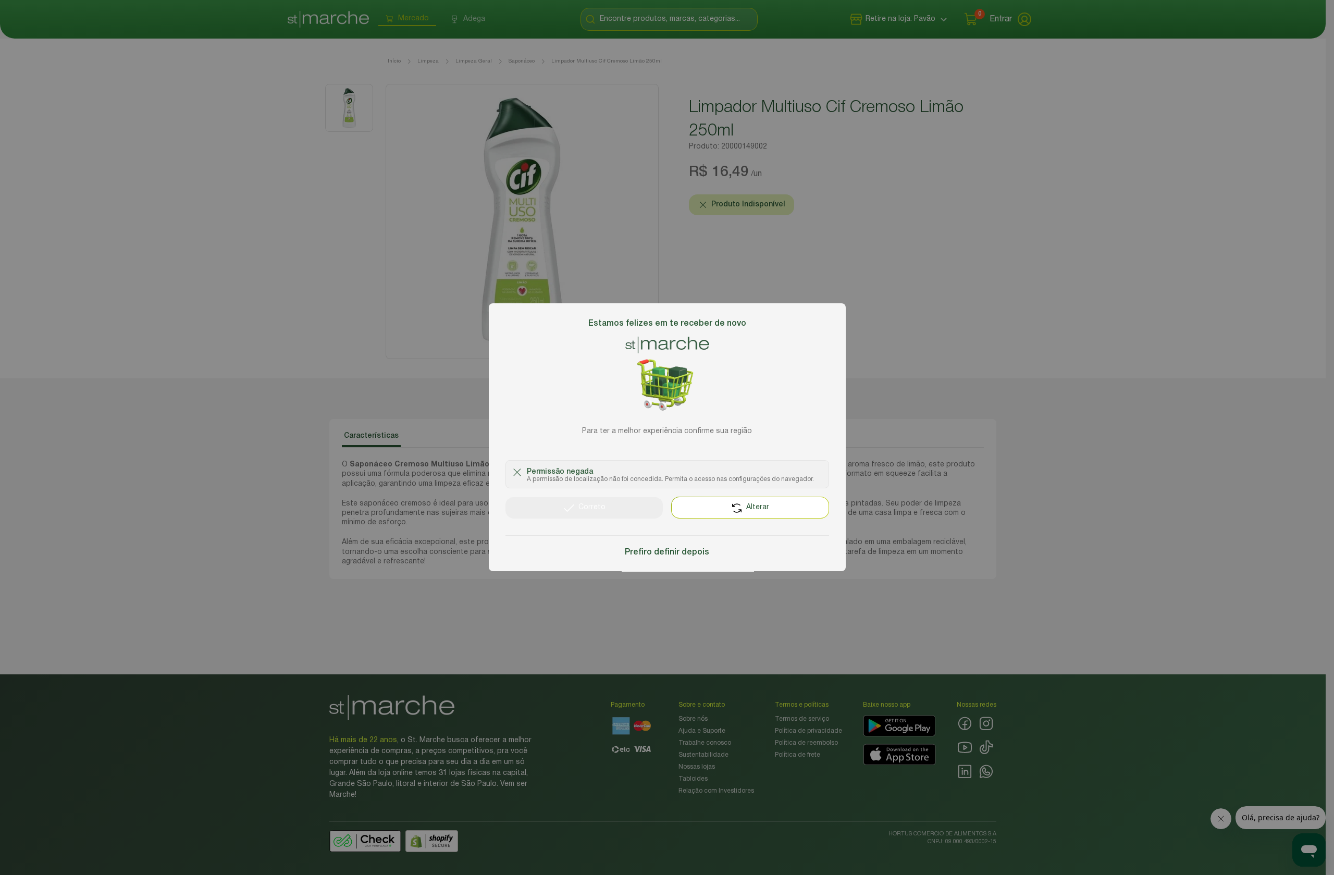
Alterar (757, 507)
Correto (592, 507)
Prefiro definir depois (667, 553)
